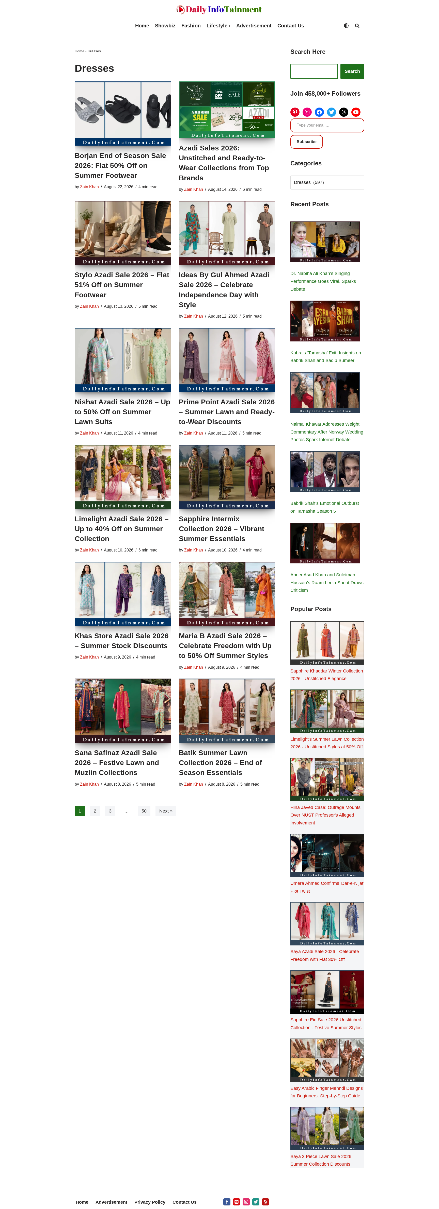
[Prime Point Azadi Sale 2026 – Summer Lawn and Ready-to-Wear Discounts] (227, 360)
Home (142, 25)
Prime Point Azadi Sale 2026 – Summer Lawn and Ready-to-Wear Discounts (227, 412)
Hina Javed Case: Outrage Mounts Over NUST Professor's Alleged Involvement (325, 815)
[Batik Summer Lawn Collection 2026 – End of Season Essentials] (227, 711)
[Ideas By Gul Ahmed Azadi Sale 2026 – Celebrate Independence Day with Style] (227, 233)
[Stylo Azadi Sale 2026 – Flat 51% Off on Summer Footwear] (123, 233)
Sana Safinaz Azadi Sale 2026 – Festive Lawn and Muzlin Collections (117, 762)
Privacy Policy (149, 1202)
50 (144, 811)
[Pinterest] (295, 112)
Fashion (191, 25)
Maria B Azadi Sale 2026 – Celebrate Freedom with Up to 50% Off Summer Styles (225, 646)
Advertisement (254, 25)
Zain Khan (89, 186)
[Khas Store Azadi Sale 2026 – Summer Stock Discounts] (123, 594)
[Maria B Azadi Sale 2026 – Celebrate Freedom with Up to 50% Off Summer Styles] (227, 594)
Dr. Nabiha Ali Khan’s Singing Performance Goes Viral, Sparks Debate (323, 281)
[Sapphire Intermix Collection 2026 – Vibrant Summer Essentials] (227, 477)
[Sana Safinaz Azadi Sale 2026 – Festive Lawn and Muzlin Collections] (123, 711)
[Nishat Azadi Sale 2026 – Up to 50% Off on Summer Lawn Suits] (123, 360)
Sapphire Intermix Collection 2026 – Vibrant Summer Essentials (221, 529)
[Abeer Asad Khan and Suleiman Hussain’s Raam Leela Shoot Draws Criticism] (325, 544)
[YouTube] (355, 112)
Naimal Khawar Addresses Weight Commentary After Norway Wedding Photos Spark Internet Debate (326, 432)
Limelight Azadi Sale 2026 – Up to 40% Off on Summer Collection (122, 529)
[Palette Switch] (346, 25)
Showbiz (165, 25)
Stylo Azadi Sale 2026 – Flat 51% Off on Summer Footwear (122, 285)
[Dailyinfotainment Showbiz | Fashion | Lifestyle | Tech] (219, 10)
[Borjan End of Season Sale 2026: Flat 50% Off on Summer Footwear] (123, 113)
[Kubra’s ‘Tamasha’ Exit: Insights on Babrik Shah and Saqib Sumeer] (325, 322)
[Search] (357, 25)
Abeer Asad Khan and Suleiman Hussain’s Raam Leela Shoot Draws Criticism (327, 582)
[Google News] (265, 1201)
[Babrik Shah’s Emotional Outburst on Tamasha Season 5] (325, 472)
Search (352, 71)
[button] (229, 26)
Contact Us (290, 25)
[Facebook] (319, 112)
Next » (166, 811)
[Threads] (343, 112)
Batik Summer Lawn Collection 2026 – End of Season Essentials (220, 762)
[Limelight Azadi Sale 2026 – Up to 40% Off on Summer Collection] (123, 477)
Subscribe (307, 142)
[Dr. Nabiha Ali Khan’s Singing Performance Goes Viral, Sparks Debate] (325, 243)
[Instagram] (307, 112)
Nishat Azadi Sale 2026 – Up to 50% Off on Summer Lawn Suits (122, 412)
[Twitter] (331, 112)
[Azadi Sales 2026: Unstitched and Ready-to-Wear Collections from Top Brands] (227, 109)
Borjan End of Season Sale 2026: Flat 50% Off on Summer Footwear (120, 165)
